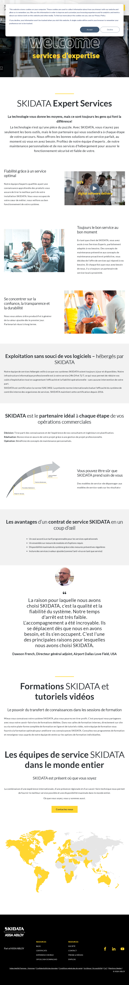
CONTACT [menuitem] (72, 950)
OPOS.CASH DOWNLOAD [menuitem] (46, 959)
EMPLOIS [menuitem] (72, 959)
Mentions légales (115, 968)
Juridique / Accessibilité (93, 968)
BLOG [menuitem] (38, 946)
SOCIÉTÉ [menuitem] (71, 946)
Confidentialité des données (47, 968)
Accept (90, 29)
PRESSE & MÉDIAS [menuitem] (75, 955)
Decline (110, 29)
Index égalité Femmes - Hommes (22, 968)
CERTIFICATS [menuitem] (41, 950)
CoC (105, 968)
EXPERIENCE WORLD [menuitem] (45, 955)
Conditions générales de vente (70, 968)
